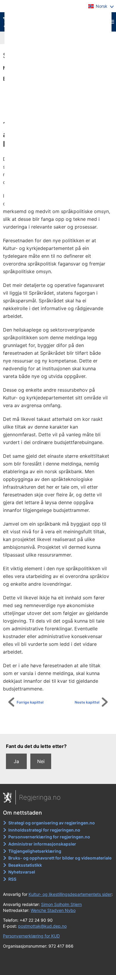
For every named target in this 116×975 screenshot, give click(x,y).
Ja (16, 761)
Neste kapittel (87, 702)
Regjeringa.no (40, 797)
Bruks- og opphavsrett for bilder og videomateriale (60, 857)
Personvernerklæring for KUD (31, 935)
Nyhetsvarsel (21, 871)
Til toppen (61, 725)
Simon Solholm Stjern (61, 904)
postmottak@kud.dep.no (42, 926)
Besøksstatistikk (25, 865)
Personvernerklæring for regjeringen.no (49, 836)
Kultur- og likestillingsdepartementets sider (70, 894)
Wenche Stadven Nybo (53, 910)
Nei (41, 761)
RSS (12, 879)
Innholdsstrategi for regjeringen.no (44, 829)
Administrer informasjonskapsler (42, 843)
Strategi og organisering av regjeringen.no (51, 822)
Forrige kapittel (30, 702)
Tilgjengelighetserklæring (34, 851)
